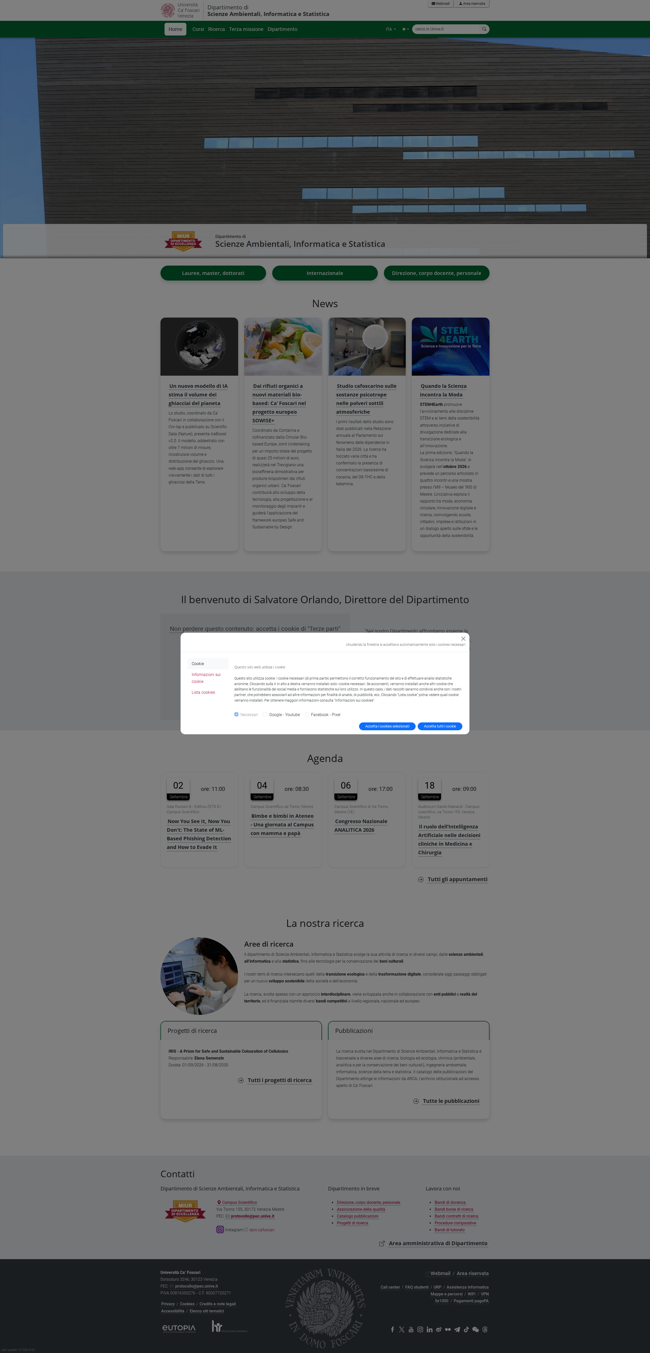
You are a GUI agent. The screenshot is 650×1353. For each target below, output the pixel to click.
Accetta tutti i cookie (440, 726)
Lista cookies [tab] (203, 692)
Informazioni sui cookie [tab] (206, 678)
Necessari (249, 714)
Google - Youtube (284, 714)
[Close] (463, 639)
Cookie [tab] (198, 663)
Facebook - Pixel (325, 714)
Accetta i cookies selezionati (387, 726)
